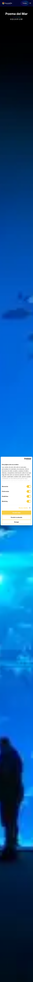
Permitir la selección (16, 517)
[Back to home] (7, 3)
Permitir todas (17, 512)
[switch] (29, 491)
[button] (30, 3)
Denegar (16, 522)
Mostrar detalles (23, 507)
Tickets (24, 3)
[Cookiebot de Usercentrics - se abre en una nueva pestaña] (24, 459)
